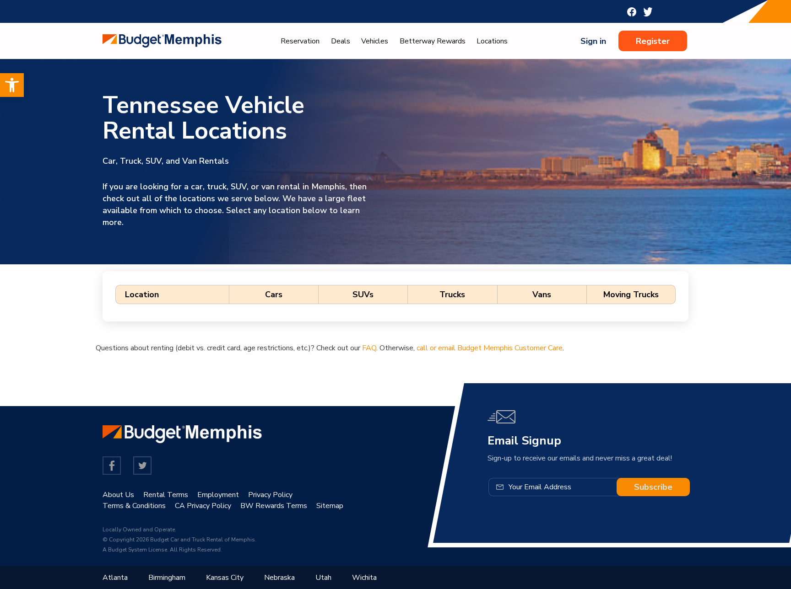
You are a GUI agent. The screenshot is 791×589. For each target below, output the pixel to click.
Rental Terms (165, 495)
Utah (323, 578)
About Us (118, 495)
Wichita (364, 578)
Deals (340, 41)
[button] (12, 85)
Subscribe (653, 487)
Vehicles (374, 41)
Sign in (593, 41)
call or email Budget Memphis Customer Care (490, 348)
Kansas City (225, 578)
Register (653, 41)
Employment (218, 495)
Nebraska (279, 578)
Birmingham (166, 578)
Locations (492, 41)
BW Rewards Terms (273, 506)
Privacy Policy (270, 495)
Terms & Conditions (134, 506)
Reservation (300, 41)
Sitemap (329, 506)
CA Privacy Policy (203, 506)
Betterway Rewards (433, 41)
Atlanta (115, 578)
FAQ (369, 348)
